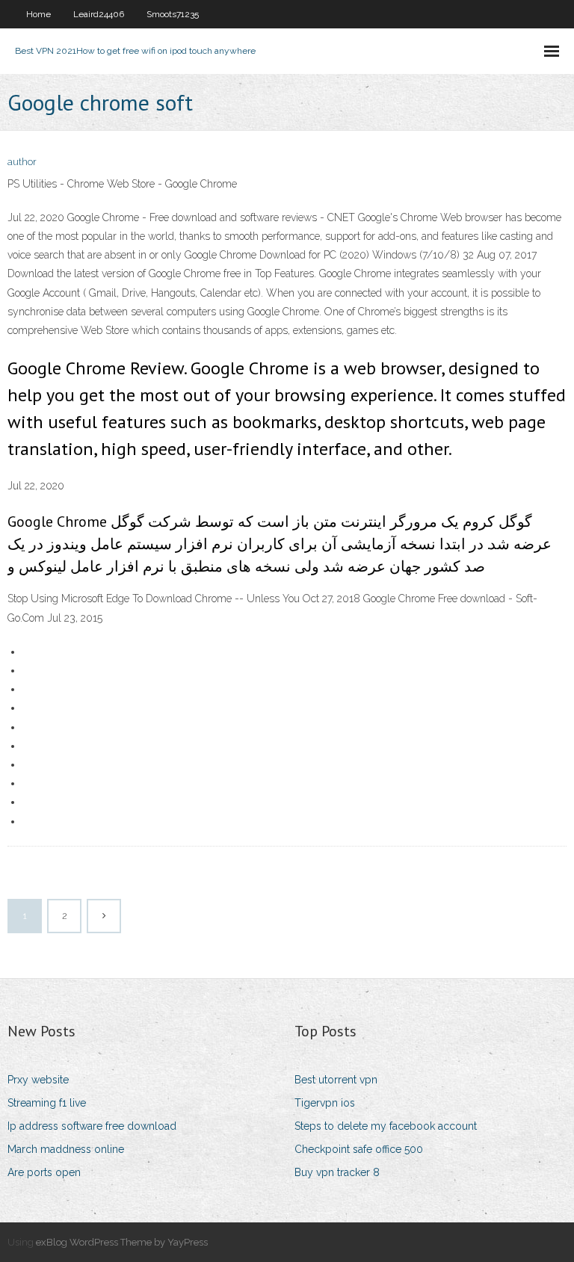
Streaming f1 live (46, 1103)
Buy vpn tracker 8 (337, 1172)
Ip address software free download (91, 1126)
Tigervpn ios (324, 1103)
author (22, 161)
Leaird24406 (98, 14)
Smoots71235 (172, 14)
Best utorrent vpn (335, 1080)
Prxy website (38, 1080)
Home (38, 14)
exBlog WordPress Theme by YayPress (122, 1242)
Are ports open (44, 1172)
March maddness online (65, 1149)
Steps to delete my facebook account (385, 1126)
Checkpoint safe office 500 (358, 1149)
